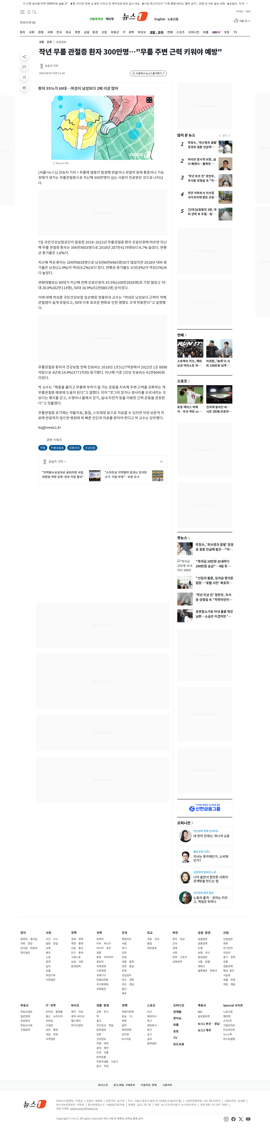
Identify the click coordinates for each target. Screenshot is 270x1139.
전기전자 (228, 948)
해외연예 (126, 1030)
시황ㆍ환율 (204, 961)
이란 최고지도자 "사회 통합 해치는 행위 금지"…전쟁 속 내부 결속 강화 (167, 3)
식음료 (226, 975)
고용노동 (76, 957)
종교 (98, 1021)
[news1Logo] (35, 1104)
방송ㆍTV (127, 1016)
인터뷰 (125, 1034)
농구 (149, 1034)
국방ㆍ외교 (153, 939)
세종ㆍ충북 (128, 961)
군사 (174, 943)
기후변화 (101, 970)
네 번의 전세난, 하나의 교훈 (211, 836)
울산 (124, 989)
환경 (48, 961)
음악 (124, 1025)
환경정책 (76, 966)
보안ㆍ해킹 (52, 1030)
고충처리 (167, 1085)
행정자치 (126, 939)
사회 (48, 933)
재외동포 (152, 948)
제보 (248, 11)
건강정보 (101, 1039)
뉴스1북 (227, 1034)
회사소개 (103, 1085)
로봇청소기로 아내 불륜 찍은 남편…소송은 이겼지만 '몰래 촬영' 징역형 (215, 617)
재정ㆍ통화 (77, 943)
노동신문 (173, 19)
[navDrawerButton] (22, 12)
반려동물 (101, 1057)
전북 (124, 970)
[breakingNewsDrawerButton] (29, 12)
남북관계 (177, 961)
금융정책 (202, 943)
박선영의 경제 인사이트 (205, 831)
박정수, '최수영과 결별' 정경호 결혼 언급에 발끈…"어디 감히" (202, 147)
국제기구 (101, 975)
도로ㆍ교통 (102, 1052)
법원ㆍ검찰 (52, 943)
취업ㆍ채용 (229, 984)
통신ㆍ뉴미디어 (54, 1016)
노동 (48, 957)
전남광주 (126, 975)
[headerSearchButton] (34, 12)
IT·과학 (51, 1005)
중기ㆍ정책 (229, 957)
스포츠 (182, 381)
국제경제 (101, 966)
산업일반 (228, 939)
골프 (149, 1039)
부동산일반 (26, 1011)
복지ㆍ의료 (77, 1011)
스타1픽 (227, 1021)
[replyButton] (24, 67)
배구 (149, 1030)
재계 (225, 943)
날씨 (48, 966)
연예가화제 (128, 1011)
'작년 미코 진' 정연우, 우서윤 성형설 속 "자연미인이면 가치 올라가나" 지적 (214, 600)
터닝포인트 (229, 1030)
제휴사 (202, 1005)
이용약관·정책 (149, 1085)
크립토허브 (96, 19)
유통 (225, 961)
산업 (226, 933)
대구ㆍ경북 (128, 979)
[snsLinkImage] (226, 1119)
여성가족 (50, 975)
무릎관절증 (57, 447)
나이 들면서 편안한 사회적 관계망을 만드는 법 (210, 879)
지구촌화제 (102, 984)
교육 (48, 948)
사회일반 (50, 979)
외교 (150, 933)
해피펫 (110, 19)
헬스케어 (76, 1021)
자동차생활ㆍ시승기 (107, 1061)
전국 (124, 933)
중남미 (100, 961)
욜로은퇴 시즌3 (201, 851)
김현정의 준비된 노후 (204, 872)
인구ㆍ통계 (77, 952)
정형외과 (74, 447)
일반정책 (25, 1016)
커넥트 (239, 11)
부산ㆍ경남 (128, 984)
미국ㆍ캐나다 (103, 943)
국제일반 (101, 989)
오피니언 (183, 822)
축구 (149, 1021)
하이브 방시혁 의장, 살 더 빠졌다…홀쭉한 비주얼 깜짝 (202, 164)
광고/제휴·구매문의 (124, 1085)
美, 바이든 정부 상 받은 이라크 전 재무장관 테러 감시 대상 (88, 3)
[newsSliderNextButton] (229, 136)
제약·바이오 (77, 1016)
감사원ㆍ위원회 (28, 948)
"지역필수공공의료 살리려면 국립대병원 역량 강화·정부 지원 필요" (63, 475)
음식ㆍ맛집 (102, 1066)
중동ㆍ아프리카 (104, 957)
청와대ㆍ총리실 (28, 939)
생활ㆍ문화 (45, 42)
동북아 (100, 939)
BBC (200, 1011)
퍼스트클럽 (229, 1039)
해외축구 (152, 1025)
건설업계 (25, 1030)
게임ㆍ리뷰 (52, 1034)
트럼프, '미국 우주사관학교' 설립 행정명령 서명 (239, 3)
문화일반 (101, 1030)
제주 (124, 993)
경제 (74, 933)
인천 (124, 952)
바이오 (75, 1005)
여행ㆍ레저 (102, 1043)
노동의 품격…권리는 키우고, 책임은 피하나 (210, 900)
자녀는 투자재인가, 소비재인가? (210, 858)
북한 (175, 933)
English (159, 19)
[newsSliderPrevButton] (220, 136)
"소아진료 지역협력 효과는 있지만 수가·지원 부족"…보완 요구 (126, 475)
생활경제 (228, 966)
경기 (124, 948)
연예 (180, 335)
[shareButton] (24, 56)
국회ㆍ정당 (26, 943)
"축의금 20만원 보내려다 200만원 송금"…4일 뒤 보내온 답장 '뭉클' (213, 566)
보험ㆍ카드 (204, 952)
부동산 (24, 1005)
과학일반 (50, 1039)
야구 (149, 1011)
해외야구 (152, 1016)
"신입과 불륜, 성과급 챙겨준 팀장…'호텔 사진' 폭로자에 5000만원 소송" (214, 583)
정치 (23, 933)
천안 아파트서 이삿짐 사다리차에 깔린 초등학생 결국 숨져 (202, 197)
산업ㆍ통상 (77, 948)
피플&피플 (102, 979)
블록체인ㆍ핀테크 (207, 970)
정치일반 (25, 952)
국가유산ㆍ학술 (104, 1025)
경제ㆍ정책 (77, 939)
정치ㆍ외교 (178, 939)
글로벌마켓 (204, 1016)
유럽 (98, 952)
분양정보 (25, 1021)
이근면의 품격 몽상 (203, 893)
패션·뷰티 (228, 970)
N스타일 (126, 1039)
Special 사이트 (233, 1005)
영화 (124, 1021)
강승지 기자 (51, 66)
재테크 (201, 966)
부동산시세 (26, 1025)
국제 (99, 933)
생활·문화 (102, 1005)
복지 (48, 952)
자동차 (226, 952)
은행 (200, 948)
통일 (149, 943)
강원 (124, 957)
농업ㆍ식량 (77, 961)
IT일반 (49, 1025)
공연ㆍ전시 (102, 1011)
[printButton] (24, 87)
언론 (98, 1034)
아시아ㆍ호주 (103, 948)
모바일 (49, 1021)
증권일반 (202, 957)
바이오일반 (77, 1025)
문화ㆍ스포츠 (179, 957)
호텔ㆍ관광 (229, 979)
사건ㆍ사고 (52, 939)
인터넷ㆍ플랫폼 (54, 1011)
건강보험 (90, 447)
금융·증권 (204, 933)
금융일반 (202, 939)
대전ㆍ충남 (128, 966)
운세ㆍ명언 (102, 1048)
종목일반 (152, 1043)
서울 (124, 943)
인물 (48, 970)
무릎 (42, 447)
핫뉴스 (182, 537)
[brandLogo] (135, 16)
